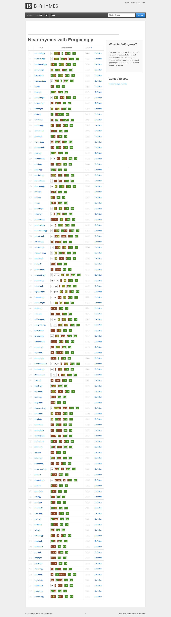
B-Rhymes (44, 6)
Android (133, 2)
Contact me (39, 613)
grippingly (38, 170)
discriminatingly (41, 364)
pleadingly (39, 541)
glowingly (38, 524)
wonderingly (39, 597)
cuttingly (38, 497)
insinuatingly (39, 297)
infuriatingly (39, 286)
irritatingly (38, 214)
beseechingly (40, 269)
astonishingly (40, 53)
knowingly (38, 563)
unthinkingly (39, 125)
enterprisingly (40, 59)
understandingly (41, 231)
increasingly (39, 142)
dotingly (38, 475)
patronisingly (40, 236)
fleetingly (38, 264)
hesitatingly (39, 208)
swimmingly (39, 131)
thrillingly (38, 192)
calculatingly (39, 247)
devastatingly (40, 186)
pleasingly (38, 136)
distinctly (38, 114)
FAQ (139, 2)
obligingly (38, 419)
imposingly (39, 353)
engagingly (39, 347)
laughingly (39, 403)
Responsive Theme (125, 613)
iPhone (127, 2)
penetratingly (40, 225)
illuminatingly (40, 375)
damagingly (39, 358)
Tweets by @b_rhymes (118, 84)
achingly (38, 197)
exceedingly (39, 463)
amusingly (39, 413)
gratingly (38, 153)
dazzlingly (38, 386)
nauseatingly (40, 303)
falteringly (38, 458)
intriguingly (39, 569)
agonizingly (39, 258)
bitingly (37, 203)
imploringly (39, 580)
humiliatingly (39, 280)
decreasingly (40, 147)
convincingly (39, 175)
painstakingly (40, 219)
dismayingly (39, 330)
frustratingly (39, 75)
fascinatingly (39, 369)
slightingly (38, 308)
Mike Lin (32, 613)
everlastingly (39, 98)
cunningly (38, 502)
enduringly (39, 425)
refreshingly (39, 242)
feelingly (38, 452)
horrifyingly (39, 585)
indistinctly (39, 120)
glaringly (38, 519)
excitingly (38, 314)
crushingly (39, 508)
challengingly (40, 436)
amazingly (39, 109)
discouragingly (40, 81)
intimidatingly (40, 159)
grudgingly (39, 591)
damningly (39, 491)
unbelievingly (40, 181)
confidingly (39, 391)
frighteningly (39, 441)
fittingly (37, 86)
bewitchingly (39, 103)
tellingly (37, 530)
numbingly (39, 547)
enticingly (38, 164)
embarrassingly (41, 469)
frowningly (39, 513)
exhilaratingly (40, 319)
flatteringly (39, 447)
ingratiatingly (40, 292)
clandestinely (40, 342)
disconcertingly (40, 408)
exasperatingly (40, 325)
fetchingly (38, 397)
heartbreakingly (41, 64)
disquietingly (39, 480)
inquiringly (39, 574)
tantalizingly (39, 336)
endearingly (39, 430)
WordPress (142, 613)
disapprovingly (40, 253)
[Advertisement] (73, 28)
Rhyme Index (48, 613)
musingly (38, 552)
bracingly (38, 92)
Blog (143, 2)
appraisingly (39, 70)
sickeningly (39, 536)
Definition (98, 53)
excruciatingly (40, 275)
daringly (38, 486)
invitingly (38, 380)
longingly (38, 558)
